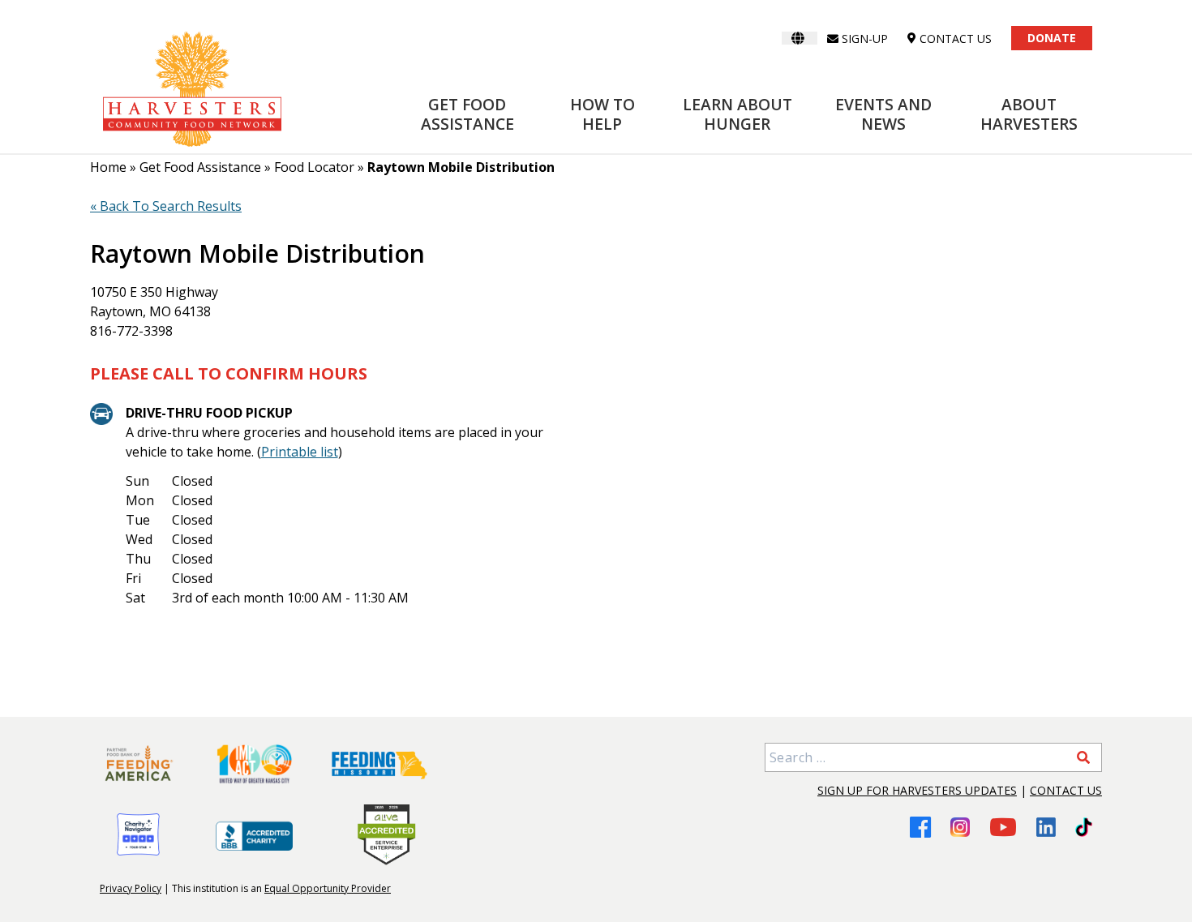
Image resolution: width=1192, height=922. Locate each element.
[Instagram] (960, 827)
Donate (1051, 37)
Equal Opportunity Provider (327, 888)
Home (108, 167)
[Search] (1083, 757)
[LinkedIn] (1046, 827)
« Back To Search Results (166, 206)
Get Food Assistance (467, 114)
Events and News (883, 114)
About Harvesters (1029, 114)
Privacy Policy (130, 888)
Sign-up (865, 38)
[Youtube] (1003, 827)
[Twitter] (1084, 827)
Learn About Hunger (737, 114)
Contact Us (1066, 790)
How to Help (602, 114)
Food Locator (314, 167)
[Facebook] (920, 827)
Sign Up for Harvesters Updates (917, 790)
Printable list (299, 452)
